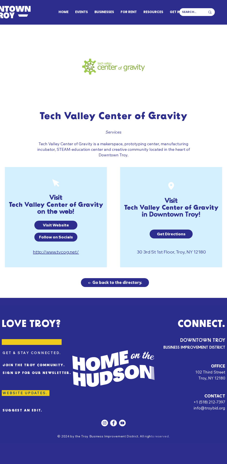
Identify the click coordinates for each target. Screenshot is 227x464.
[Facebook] (113, 423)
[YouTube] (122, 423)
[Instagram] (104, 423)
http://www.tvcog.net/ (56, 252)
